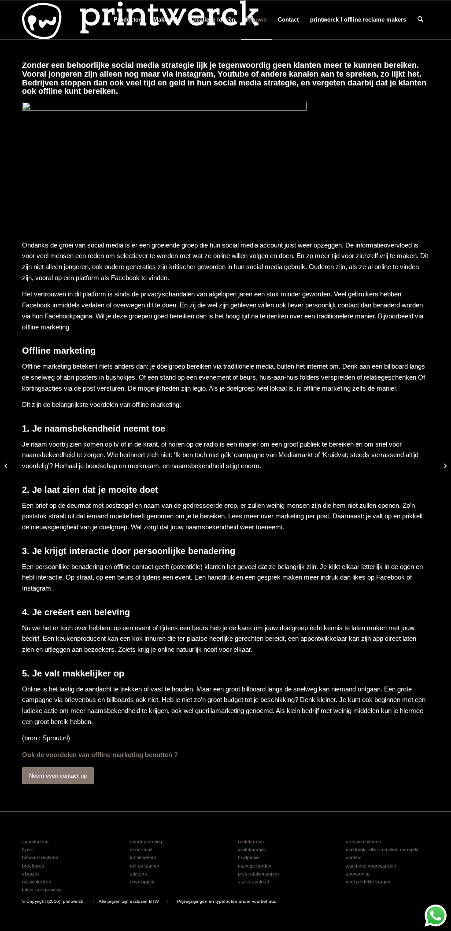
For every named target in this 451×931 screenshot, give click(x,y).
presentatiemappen (258, 873)
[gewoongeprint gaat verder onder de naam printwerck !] (444, 465)
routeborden (251, 841)
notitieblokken (36, 881)
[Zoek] (420, 19)
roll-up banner (144, 865)
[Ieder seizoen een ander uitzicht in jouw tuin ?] (7, 465)
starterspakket (253, 881)
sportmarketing (146, 841)
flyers (28, 849)
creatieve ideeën (363, 841)
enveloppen (142, 881)
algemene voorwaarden (371, 865)
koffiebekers (143, 857)
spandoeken (35, 841)
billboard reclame (40, 857)
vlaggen (30, 873)
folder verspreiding (42, 889)
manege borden (254, 865)
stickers (138, 873)
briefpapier (249, 857)
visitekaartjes (252, 849)
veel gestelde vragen (368, 881)
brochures (33, 865)
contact (354, 857)
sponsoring (358, 873)
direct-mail (141, 849)
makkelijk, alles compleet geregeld (382, 849)
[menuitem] (128, 19)
